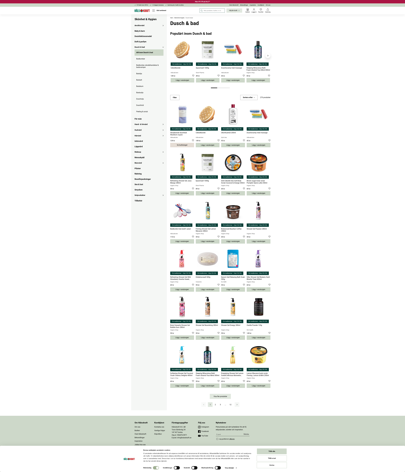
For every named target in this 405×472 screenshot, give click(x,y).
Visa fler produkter (220, 396)
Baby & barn (140, 31)
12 (230, 405)
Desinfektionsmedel (143, 36)
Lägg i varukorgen (182, 80)
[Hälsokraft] (142, 10)
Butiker (137, 430)
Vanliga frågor (159, 430)
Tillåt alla (272, 451)
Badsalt (139, 80)
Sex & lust (139, 184)
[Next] (267, 55)
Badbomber (140, 59)
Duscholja (140, 99)
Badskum (139, 86)
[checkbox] (217, 439)
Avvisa (271, 465)
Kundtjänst (261, 5)
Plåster (138, 168)
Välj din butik (233, 10)
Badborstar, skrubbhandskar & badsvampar (147, 66)
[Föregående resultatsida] (203, 404)
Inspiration (253, 5)
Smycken (138, 190)
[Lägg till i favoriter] (193, 76)
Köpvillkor (158, 434)
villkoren (232, 439)
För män (138, 119)
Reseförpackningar (143, 179)
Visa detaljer (229, 468)
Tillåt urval (272, 458)
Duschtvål (140, 105)
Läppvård (139, 146)
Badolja (139, 74)
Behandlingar (244, 5)
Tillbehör (138, 201)
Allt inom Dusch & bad (144, 52)
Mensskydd (139, 157)
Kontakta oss (159, 427)
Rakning (138, 174)
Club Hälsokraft (233, 5)
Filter (175, 98)
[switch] (177, 467)
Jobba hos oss (140, 445)
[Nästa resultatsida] (237, 404)
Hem (171, 18)
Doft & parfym (140, 42)
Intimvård (139, 141)
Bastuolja (139, 93)
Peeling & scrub (142, 112)
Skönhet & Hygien (146, 19)
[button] (249, 97)
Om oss (268, 5)
